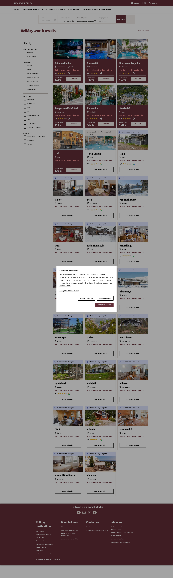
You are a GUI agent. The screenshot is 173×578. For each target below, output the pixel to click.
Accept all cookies (104, 305)
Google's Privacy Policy (69, 291)
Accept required (86, 298)
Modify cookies (105, 298)
